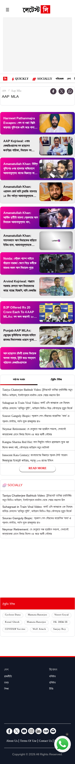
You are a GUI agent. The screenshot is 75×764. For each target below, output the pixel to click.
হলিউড (52, 683)
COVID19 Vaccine (15, 629)
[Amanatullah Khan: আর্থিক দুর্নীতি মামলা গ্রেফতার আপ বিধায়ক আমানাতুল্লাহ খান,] (56, 218)
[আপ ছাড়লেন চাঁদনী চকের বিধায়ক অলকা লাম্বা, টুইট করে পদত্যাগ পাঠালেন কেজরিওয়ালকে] (56, 358)
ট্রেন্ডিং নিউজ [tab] (56, 380)
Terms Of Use (28, 741)
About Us (12, 741)
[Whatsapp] (70, 91)
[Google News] (46, 731)
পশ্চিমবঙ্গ (60, 79)
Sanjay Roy (59, 629)
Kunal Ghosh (12, 622)
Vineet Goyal (61, 615)
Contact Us (45, 741)
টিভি (51, 689)
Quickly (22, 79)
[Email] (53, 731)
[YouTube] (24, 731)
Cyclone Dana (13, 615)
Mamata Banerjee (37, 615)
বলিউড (52, 677)
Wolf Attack (39, 629)
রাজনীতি (8, 677)
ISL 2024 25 (60, 622)
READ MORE (37, 468)
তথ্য (6, 683)
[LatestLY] (36, 10)
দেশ (69, 79)
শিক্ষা (6, 689)
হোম (4, 91)
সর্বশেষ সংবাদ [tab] (19, 380)
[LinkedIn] (38, 731)
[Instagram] (31, 731)
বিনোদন (53, 670)
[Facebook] (9, 731)
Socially (44, 79)
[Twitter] (62, 91)
